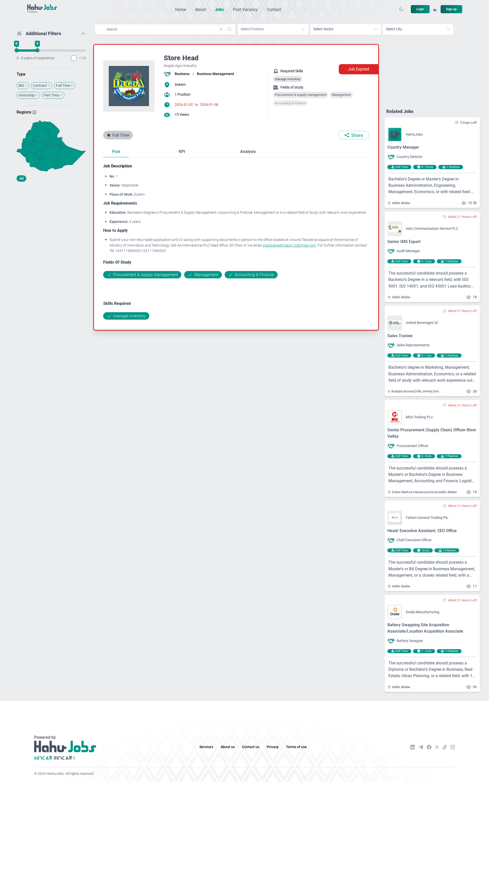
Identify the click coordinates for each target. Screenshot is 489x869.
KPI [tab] (182, 151)
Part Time (51, 95)
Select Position (252, 29)
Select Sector (323, 29)
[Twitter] (437, 747)
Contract (40, 85)
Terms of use (296, 747)
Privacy (273, 747)
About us (228, 747)
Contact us (250, 747)
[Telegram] (420, 747)
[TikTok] (445, 747)
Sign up (451, 9)
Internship (27, 95)
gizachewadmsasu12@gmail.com (289, 245)
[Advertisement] (51, 226)
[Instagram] (452, 747)
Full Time (63, 85)
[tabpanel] (236, 241)
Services (206, 747)
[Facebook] (429, 747)
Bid (21, 85)
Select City (394, 29)
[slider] (16, 50)
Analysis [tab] (248, 151)
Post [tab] (116, 151)
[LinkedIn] (412, 747)
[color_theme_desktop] (401, 9)
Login (420, 9)
